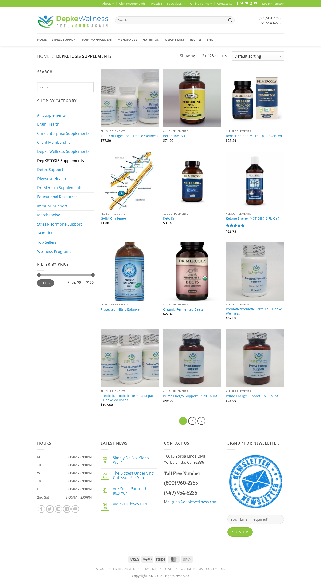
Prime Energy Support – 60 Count (252, 396)
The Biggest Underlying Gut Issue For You (133, 475)
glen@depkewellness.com (195, 501)
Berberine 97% (174, 136)
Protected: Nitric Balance (120, 309)
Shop (211, 39)
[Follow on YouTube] (255, 3)
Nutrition (150, 39)
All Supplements (51, 115)
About (106, 3)
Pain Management (97, 39)
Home (42, 39)
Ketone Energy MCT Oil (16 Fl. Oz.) (252, 218)
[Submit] (230, 20)
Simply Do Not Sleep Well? (131, 460)
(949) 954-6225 (180, 493)
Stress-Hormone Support (59, 224)
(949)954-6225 (270, 22)
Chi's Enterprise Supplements (63, 133)
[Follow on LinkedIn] (251, 3)
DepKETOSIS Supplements (60, 160)
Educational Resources (57, 196)
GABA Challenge (113, 218)
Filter (45, 283)
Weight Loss (174, 39)
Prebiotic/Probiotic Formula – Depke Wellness (254, 311)
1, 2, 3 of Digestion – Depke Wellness (129, 136)
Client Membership (54, 142)
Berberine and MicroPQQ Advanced (254, 136)
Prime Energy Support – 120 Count (190, 396)
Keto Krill (170, 218)
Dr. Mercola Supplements (59, 187)
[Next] (201, 421)
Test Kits (44, 233)
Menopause (127, 39)
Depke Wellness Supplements (63, 151)
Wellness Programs (54, 251)
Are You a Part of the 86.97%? (131, 491)
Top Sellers (47, 242)
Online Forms (199, 3)
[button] (273, 3)
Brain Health (48, 124)
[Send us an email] (246, 3)
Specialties (174, 3)
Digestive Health (51, 178)
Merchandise (48, 215)
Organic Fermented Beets (183, 309)
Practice (156, 3)
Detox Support (50, 169)
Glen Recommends (132, 3)
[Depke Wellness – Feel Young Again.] (72, 20)
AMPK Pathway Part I (131, 504)
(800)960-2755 (270, 18)
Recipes (196, 39)
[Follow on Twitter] (241, 3)
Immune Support (52, 206)
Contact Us (224, 3)
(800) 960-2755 (181, 483)
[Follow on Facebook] (237, 3)
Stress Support (64, 39)
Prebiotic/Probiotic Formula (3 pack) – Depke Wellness (128, 398)
